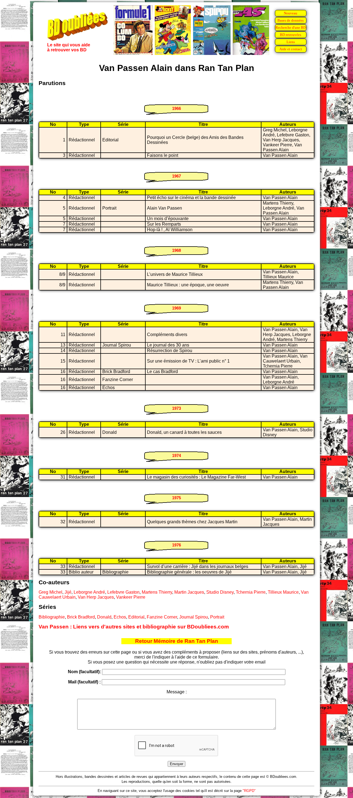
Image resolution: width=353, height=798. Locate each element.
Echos (120, 617)
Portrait (217, 617)
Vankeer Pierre (130, 597)
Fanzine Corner (162, 617)
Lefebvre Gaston (123, 592)
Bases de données (290, 20)
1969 (176, 308)
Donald (104, 617)
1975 (176, 497)
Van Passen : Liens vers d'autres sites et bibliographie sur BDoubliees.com (134, 627)
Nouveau (290, 13)
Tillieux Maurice (283, 592)
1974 (176, 455)
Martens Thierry (157, 592)
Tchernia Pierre (251, 592)
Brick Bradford (81, 617)
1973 (176, 408)
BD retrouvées (290, 35)
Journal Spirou (193, 617)
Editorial (136, 617)
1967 (176, 176)
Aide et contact (290, 49)
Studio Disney (220, 592)
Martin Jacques (189, 592)
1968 (176, 250)
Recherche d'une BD (291, 27)
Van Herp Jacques (96, 597)
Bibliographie (52, 617)
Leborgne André (89, 592)
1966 (176, 108)
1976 (176, 545)
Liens (291, 42)
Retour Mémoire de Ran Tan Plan (176, 641)
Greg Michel (50, 592)
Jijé (68, 592)
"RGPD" (249, 791)
